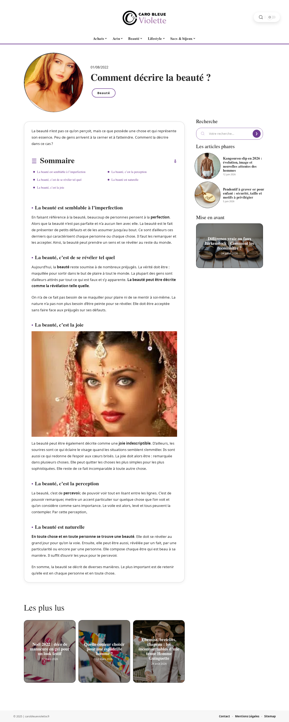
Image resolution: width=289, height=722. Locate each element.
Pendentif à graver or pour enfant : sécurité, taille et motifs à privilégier (243, 193)
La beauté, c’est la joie (50, 187)
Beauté (103, 93)
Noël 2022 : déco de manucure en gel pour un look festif (50, 648)
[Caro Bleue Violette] (144, 17)
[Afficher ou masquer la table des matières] (125, 161)
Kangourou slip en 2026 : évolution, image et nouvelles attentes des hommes (242, 164)
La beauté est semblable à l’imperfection (61, 172)
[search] (261, 17)
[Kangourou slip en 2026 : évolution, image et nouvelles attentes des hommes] (207, 166)
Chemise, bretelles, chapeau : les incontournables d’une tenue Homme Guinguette (159, 648)
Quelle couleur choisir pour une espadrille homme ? (104, 648)
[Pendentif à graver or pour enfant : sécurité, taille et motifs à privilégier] (207, 195)
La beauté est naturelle (124, 180)
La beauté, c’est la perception (129, 172)
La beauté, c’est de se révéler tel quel (59, 180)
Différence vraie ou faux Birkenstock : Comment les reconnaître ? (229, 242)
